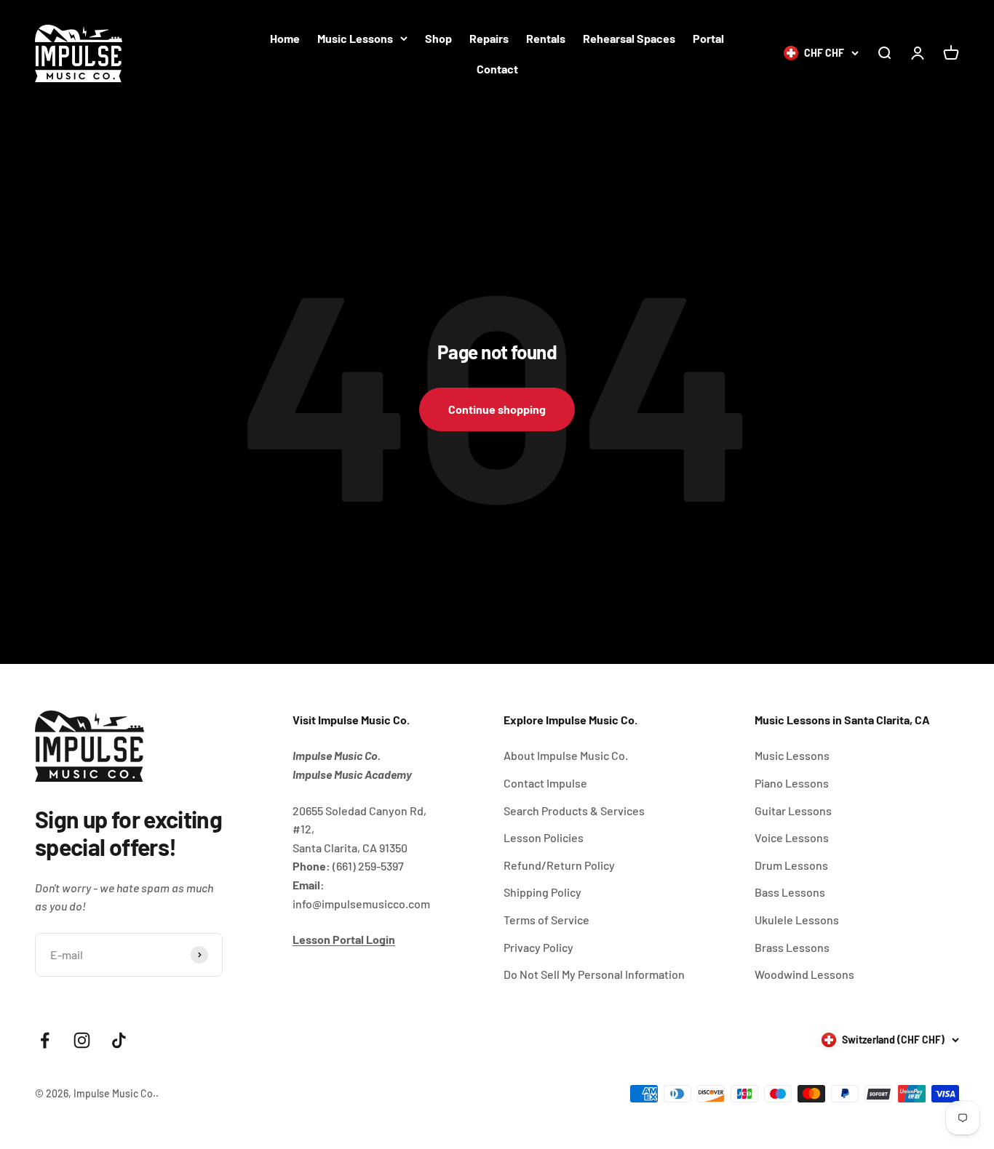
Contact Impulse (545, 783)
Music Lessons (355, 38)
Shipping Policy (542, 892)
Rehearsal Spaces (629, 38)
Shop (438, 38)
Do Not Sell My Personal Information (594, 974)
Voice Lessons (792, 837)
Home (285, 38)
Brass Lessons (792, 947)
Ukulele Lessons (797, 919)
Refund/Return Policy (559, 865)
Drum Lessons (791, 865)
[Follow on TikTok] (119, 1040)
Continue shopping (497, 409)
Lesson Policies (544, 837)
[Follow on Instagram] (82, 1040)
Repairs (489, 38)
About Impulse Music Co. (566, 755)
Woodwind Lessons (804, 974)
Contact (497, 69)
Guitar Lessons (793, 810)
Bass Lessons (790, 892)
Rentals (545, 38)
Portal (708, 38)
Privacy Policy (538, 947)
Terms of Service (546, 919)
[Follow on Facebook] (45, 1040)
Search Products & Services (574, 810)
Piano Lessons (792, 783)
